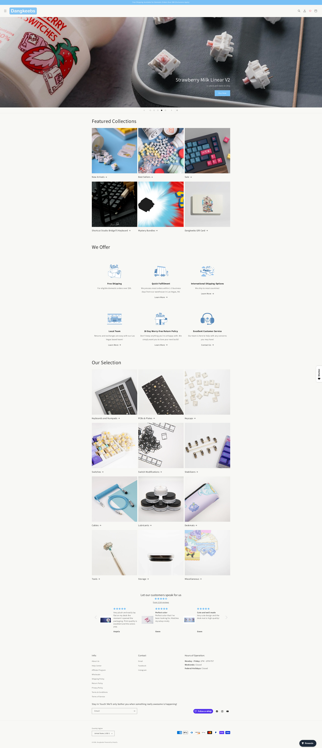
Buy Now (222, 93)
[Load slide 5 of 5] (165, 110)
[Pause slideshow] (178, 110)
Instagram (142, 670)
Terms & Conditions (100, 692)
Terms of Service (98, 696)
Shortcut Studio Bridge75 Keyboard (110, 230)
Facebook (142, 666)
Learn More (160, 297)
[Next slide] (171, 110)
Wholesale (96, 674)
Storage (142, 578)
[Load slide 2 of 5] (154, 110)
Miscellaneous (192, 578)
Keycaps (189, 418)
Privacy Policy (97, 688)
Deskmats (190, 525)
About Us (95, 661)
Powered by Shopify (111, 742)
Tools (94, 578)
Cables (95, 525)
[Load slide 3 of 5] (158, 110)
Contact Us (206, 345)
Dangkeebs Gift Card (195, 230)
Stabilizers (190, 471)
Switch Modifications (148, 471)
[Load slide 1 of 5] (150, 110)
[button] (5, 11)
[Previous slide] (144, 110)
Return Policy (97, 683)
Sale (187, 176)
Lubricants (143, 525)
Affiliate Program (99, 670)
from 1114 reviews (161, 602)
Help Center (97, 666)
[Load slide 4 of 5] (162, 110)
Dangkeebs (100, 742)
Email (140, 661)
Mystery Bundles (146, 230)
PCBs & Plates (145, 418)
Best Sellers (144, 176)
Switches (96, 471)
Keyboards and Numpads (104, 418)
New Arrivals (98, 176)
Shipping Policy (98, 679)
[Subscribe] (134, 711)
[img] (161, 599)
